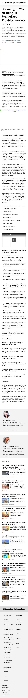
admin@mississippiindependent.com (8, 690)
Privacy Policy (4, 692)
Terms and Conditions (6, 694)
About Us (3, 695)
